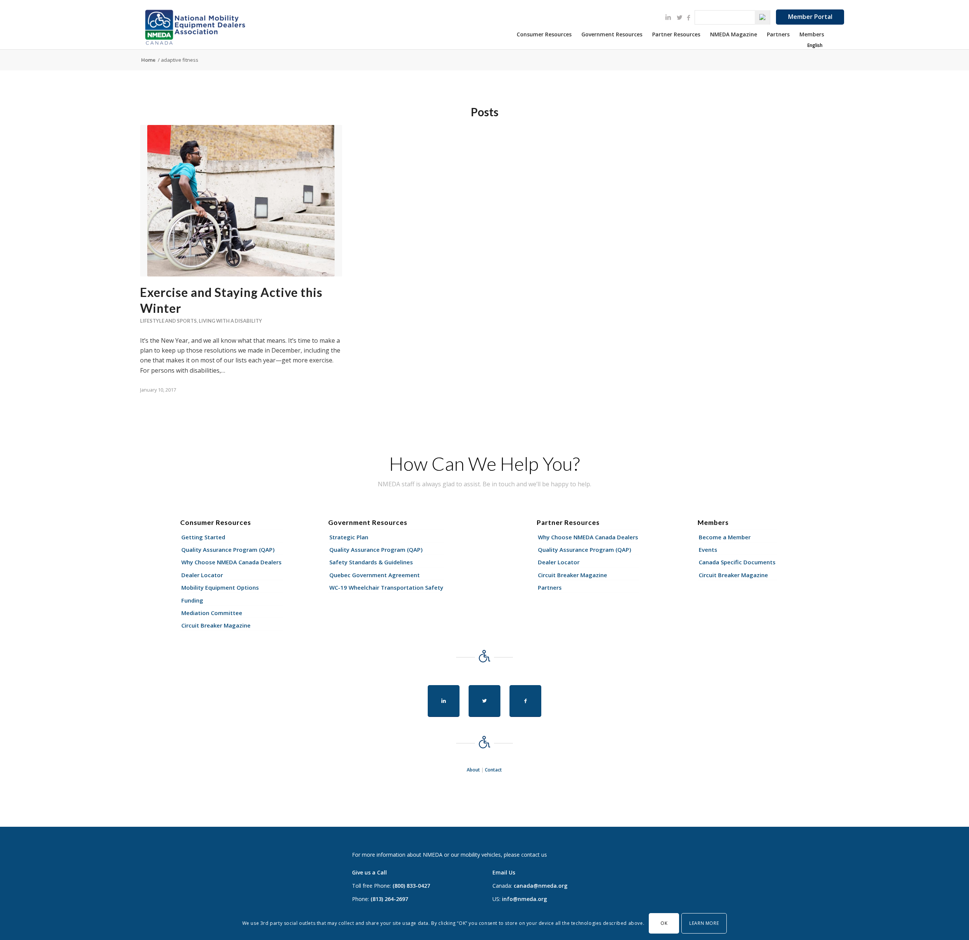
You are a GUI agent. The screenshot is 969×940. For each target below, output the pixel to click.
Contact (493, 770)
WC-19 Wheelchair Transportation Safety (386, 587)
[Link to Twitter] (679, 17)
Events (708, 549)
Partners (550, 587)
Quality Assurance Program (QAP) (227, 549)
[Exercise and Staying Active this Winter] (241, 200)
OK (664, 923)
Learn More (704, 923)
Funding (192, 600)
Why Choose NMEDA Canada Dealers (231, 562)
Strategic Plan (348, 537)
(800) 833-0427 (411, 885)
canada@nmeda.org (540, 885)
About (473, 770)
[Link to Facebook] (688, 17)
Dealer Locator (202, 575)
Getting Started (203, 537)
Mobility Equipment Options (220, 587)
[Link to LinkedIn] (668, 17)
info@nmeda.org (524, 899)
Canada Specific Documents (737, 562)
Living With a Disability (230, 321)
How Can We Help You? (484, 463)
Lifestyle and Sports (168, 321)
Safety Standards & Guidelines (371, 562)
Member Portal (810, 16)
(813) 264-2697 (389, 899)
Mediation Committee (211, 613)
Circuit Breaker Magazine (216, 625)
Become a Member (725, 537)
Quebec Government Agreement (374, 575)
